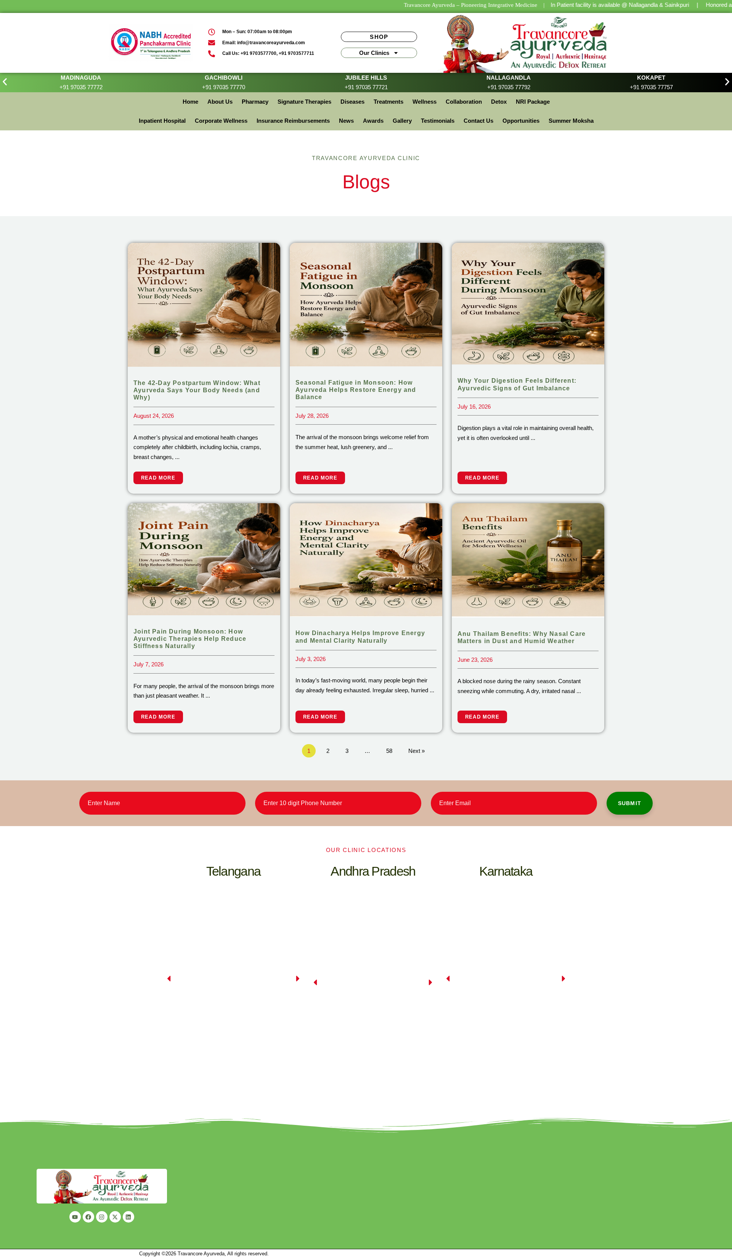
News (346, 120)
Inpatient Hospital (162, 120)
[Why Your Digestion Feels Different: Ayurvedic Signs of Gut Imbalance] (528, 303)
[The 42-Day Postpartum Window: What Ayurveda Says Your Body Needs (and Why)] (204, 304)
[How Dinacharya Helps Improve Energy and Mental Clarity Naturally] (366, 559)
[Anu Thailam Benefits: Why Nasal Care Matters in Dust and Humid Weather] (528, 560)
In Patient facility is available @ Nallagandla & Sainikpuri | (624, 5)
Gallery (402, 120)
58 (389, 751)
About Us (220, 101)
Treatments (388, 101)
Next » (416, 751)
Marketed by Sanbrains (567, 1253)
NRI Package (533, 101)
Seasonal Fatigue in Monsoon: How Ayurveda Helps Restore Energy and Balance (355, 389)
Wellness (425, 101)
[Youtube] (75, 1217)
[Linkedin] (128, 1217)
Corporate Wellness (221, 120)
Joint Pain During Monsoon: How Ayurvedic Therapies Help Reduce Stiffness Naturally (189, 638)
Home (190, 101)
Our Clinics (374, 53)
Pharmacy (255, 101)
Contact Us (478, 120)
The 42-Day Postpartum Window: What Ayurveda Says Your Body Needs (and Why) (196, 390)
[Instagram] (102, 1217)
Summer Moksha (571, 120)
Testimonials (437, 120)
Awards (373, 120)
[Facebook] (88, 1217)
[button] (5, 82)
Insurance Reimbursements (293, 120)
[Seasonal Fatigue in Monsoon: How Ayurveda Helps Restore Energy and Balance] (366, 304)
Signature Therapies (304, 101)
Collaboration (464, 101)
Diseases (352, 101)
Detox (499, 101)
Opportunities (520, 120)
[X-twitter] (115, 1217)
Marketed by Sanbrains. (296, 1253)
